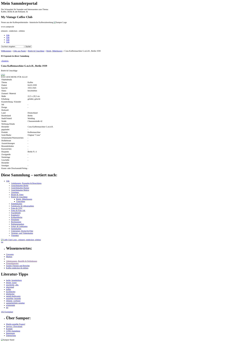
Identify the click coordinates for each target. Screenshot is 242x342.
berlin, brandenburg (14, 280)
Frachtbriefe (16, 213)
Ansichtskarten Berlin (19, 185)
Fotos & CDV (16, 208)
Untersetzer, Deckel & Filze (22, 231)
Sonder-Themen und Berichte (18, 266)
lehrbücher (10, 294)
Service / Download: (14, 326)
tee (7, 307)
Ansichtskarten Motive (20, 190)
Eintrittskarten (16, 204)
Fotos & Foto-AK (18, 210)
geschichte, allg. (12, 285)
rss (2, 242)
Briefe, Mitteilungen (54, 51)
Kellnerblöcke (16, 217)
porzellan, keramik (13, 298)
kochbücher (10, 292)
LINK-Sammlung (13, 331)
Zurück (5, 61)
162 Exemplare (7, 312)
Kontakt (9, 329)
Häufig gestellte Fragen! (15, 324)
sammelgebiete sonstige (15, 303)
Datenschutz (11, 335)
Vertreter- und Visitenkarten (22, 233)
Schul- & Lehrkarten (19, 226)
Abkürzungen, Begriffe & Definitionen (21, 261)
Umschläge (20, 201)
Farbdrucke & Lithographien (22, 206)
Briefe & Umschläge (36, 51)
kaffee (8, 289)
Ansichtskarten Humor (20, 188)
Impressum (10, 333)
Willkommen (6, 51)
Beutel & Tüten (17, 195)
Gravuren (10, 254)
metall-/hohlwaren (13, 296)
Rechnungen (16, 222)
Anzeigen (15, 192)
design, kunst (11, 283)
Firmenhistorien (12, 263)
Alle (7, 35)
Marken (9, 257)
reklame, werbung (13, 301)
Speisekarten (16, 229)
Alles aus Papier (19, 51)
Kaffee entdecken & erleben (17, 268)
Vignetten (15, 235)
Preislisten (15, 220)
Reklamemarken (17, 224)
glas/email (10, 287)
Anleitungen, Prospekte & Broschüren (26, 183)
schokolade (10, 305)
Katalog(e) (15, 215)
